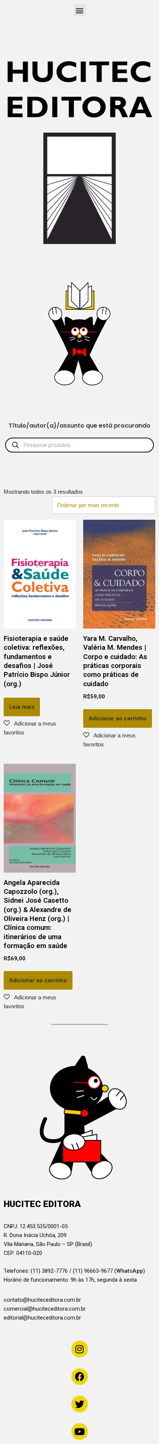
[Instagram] (79, 1349)
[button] (80, 10)
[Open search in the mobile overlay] (79, 445)
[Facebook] (79, 1376)
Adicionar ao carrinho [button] (117, 718)
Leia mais (21, 707)
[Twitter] (79, 1404)
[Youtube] (79, 1431)
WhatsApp (129, 1271)
